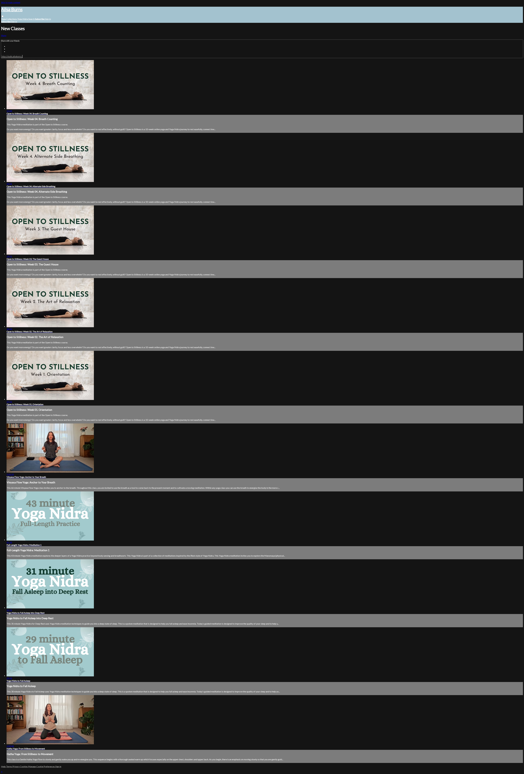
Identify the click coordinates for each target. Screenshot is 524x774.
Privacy (16, 766)
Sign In (14, 21)
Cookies (24, 766)
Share (3, 35)
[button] (2, 16)
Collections (11, 19)
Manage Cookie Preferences (41, 766)
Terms (9, 766)
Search (31, 19)
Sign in (48, 19)
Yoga (3, 19)
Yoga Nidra (22, 19)
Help (3, 766)
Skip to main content (10, 2)
